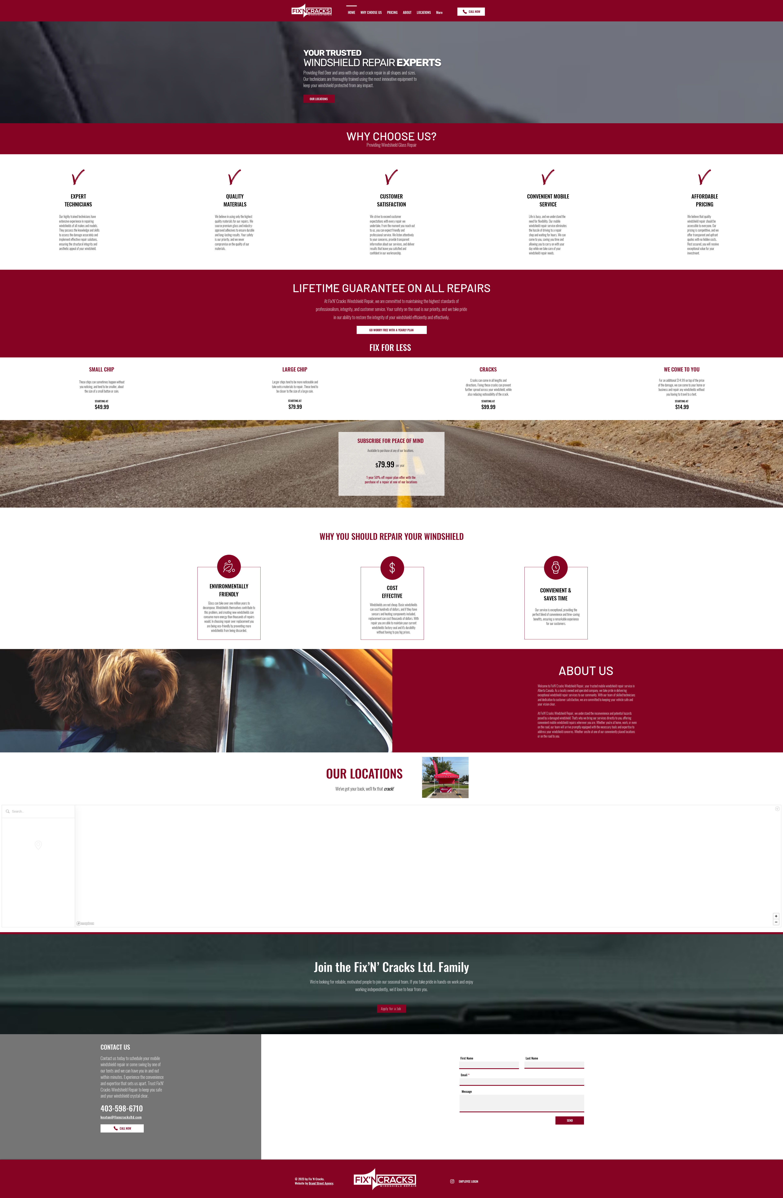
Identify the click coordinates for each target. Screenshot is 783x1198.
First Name (466, 1058)
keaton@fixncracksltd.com (121, 1117)
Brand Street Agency (321, 1183)
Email (464, 1074)
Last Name (532, 1058)
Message (467, 1091)
